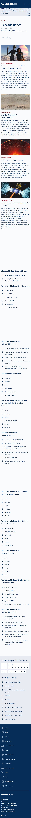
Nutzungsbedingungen (7, 809)
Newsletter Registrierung (8, 811)
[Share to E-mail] (3, 38)
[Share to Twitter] (10, 38)
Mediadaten (4, 807)
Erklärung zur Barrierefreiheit (9, 805)
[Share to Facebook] (7, 38)
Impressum (4, 799)
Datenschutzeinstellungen (8, 803)
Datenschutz (4, 801)
